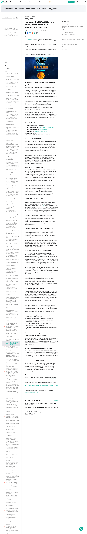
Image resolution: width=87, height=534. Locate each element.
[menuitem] (11, 30)
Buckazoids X (43, 129)
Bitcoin (33, 98)
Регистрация (71, 1)
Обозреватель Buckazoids (41, 131)
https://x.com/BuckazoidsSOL (31, 392)
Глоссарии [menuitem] (5, 22)
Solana (43, 205)
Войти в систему (62, 1)
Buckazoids (29, 39)
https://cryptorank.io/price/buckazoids (48, 379)
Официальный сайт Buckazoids (45, 127)
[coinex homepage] (5, 2)
